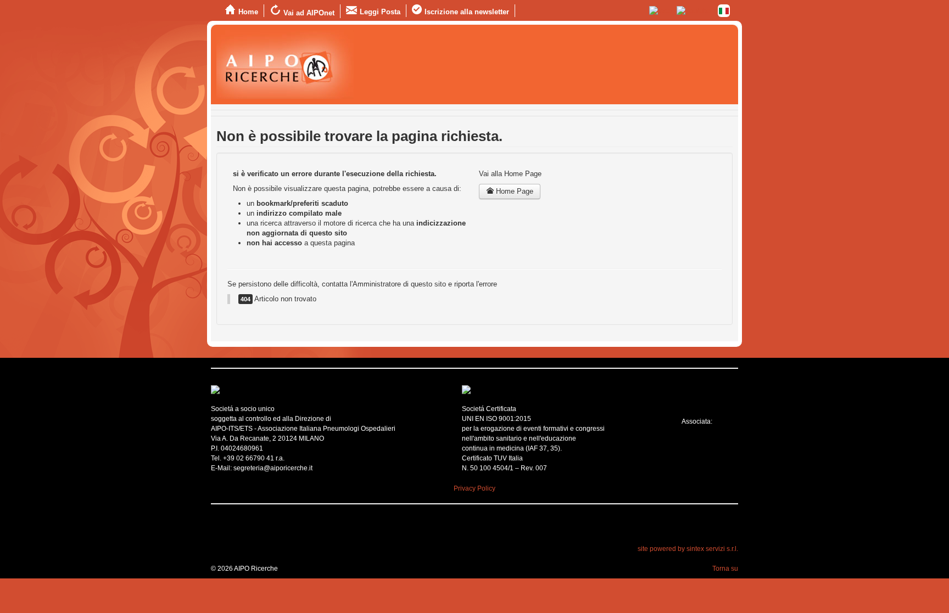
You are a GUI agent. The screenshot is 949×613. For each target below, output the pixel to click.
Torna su (725, 568)
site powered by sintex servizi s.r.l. (688, 549)
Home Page (513, 191)
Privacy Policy (474, 488)
